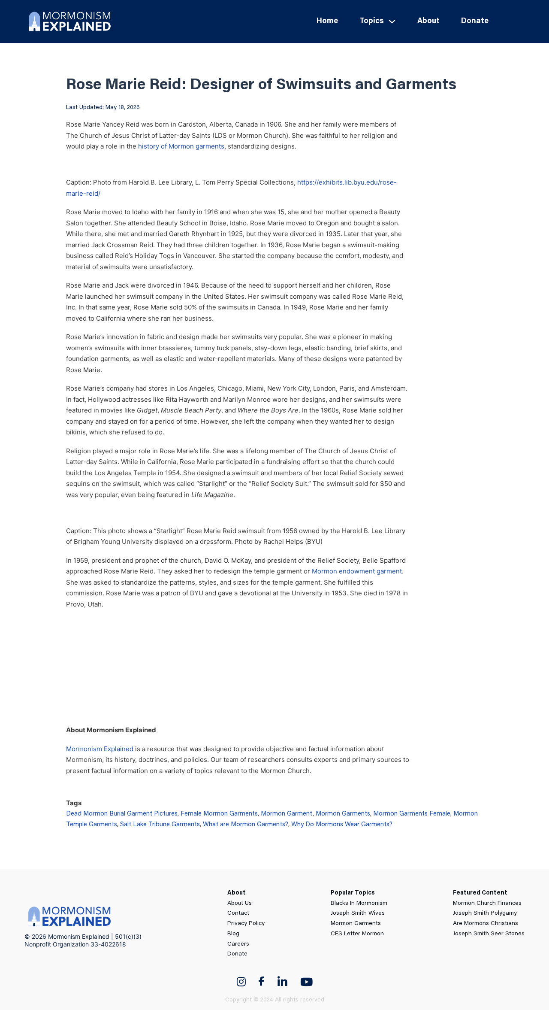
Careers (238, 944)
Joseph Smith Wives (358, 913)
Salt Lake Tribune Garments (160, 825)
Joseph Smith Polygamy (485, 913)
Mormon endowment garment (357, 571)
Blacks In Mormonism (359, 904)
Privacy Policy (246, 924)
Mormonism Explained (99, 749)
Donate (475, 21)
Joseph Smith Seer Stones (489, 934)
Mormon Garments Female (411, 814)
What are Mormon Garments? (245, 825)
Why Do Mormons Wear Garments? (341, 825)
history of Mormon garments (181, 146)
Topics (371, 21)
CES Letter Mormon (357, 934)
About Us (239, 904)
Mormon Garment (287, 814)
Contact (238, 913)
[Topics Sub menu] (392, 21)
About (428, 21)
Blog (233, 934)
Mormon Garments (343, 814)
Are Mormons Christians (485, 924)
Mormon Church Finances (487, 904)
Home (327, 21)
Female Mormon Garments (219, 814)
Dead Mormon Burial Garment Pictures (122, 814)
